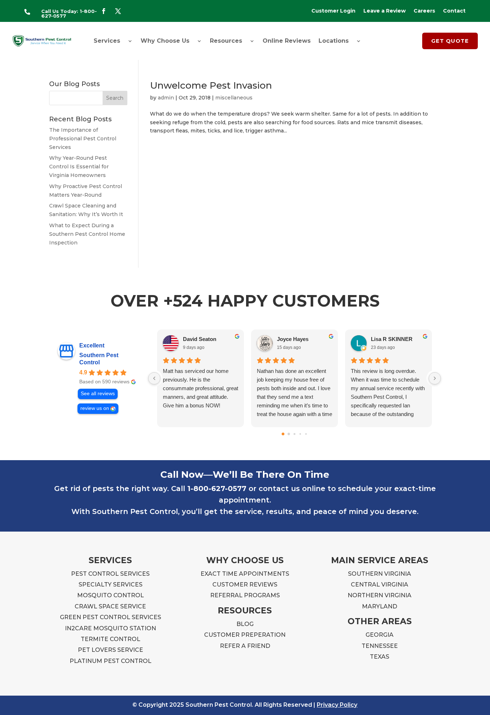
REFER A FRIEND (245, 645)
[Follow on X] (118, 11)
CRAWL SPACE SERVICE (110, 606)
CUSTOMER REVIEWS (244, 584)
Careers (424, 11)
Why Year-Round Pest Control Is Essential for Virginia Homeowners (79, 166)
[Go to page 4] (306, 433)
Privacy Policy (337, 704)
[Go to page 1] (289, 434)
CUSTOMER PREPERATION (245, 634)
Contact (454, 11)
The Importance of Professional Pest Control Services (82, 138)
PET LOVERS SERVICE (110, 649)
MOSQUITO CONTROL (110, 595)
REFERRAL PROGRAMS (245, 595)
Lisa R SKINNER (392, 339)
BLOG (245, 624)
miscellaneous (234, 97)
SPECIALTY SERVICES (110, 584)
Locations (334, 40)
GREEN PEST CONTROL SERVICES (110, 617)
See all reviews (98, 393)
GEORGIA (380, 634)
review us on (94, 408)
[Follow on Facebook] (103, 11)
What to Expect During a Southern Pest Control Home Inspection (87, 234)
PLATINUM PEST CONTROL (110, 661)
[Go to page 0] (283, 434)
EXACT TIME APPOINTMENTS (245, 573)
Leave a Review (384, 11)
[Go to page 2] (294, 434)
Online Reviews (287, 40)
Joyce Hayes (292, 339)
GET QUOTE (450, 40)
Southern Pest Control (98, 358)
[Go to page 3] (300, 433)
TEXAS (379, 656)
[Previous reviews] (154, 378)
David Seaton (199, 339)
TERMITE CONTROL (110, 639)
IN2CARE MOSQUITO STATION (110, 628)
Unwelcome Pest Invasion (211, 85)
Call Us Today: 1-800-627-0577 (69, 13)
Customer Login (333, 11)
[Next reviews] (435, 378)
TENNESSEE (380, 645)
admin (166, 97)
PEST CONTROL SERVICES (110, 573)
